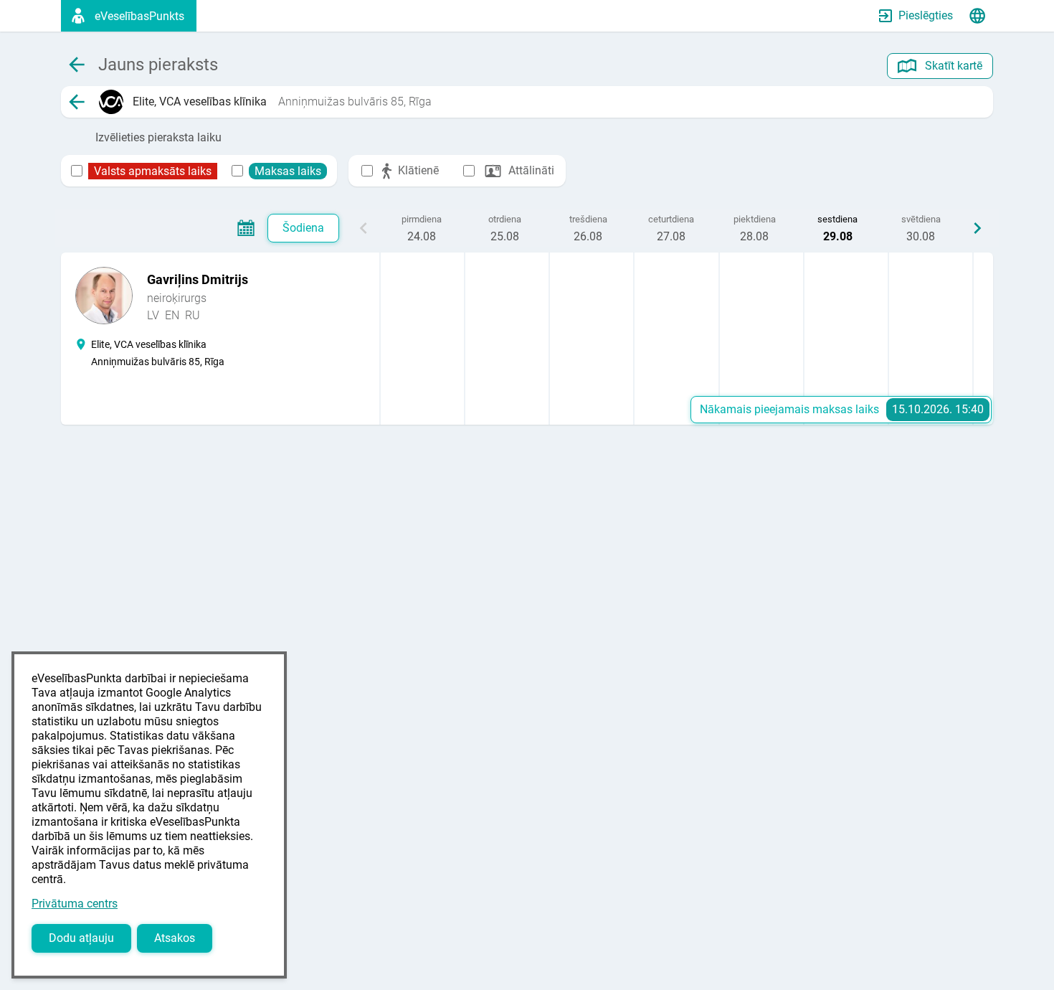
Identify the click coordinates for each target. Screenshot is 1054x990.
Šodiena (303, 228)
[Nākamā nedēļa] (977, 228)
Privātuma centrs (75, 903)
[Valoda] (977, 16)
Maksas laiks (288, 171)
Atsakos (174, 938)
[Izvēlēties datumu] (246, 228)
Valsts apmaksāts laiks (153, 171)
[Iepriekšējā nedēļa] (363, 228)
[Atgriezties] (76, 102)
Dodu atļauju (81, 938)
